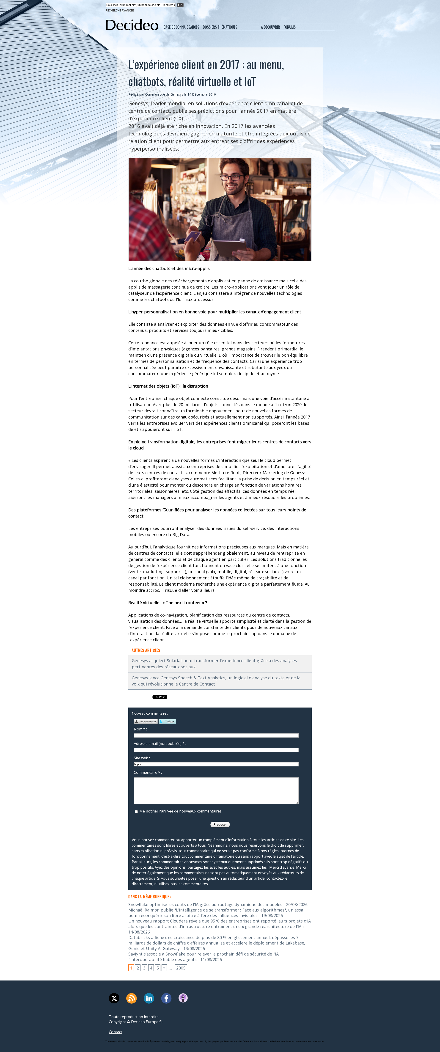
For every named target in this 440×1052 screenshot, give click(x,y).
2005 (180, 968)
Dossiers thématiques (220, 27)
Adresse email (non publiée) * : (160, 743)
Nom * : (140, 729)
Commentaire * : (148, 772)
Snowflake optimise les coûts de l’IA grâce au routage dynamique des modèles (205, 904)
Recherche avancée (120, 10)
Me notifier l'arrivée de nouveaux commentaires (180, 811)
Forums (290, 27)
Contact (115, 1031)
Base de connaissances (181, 27)
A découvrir (270, 27)
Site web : (142, 757)
